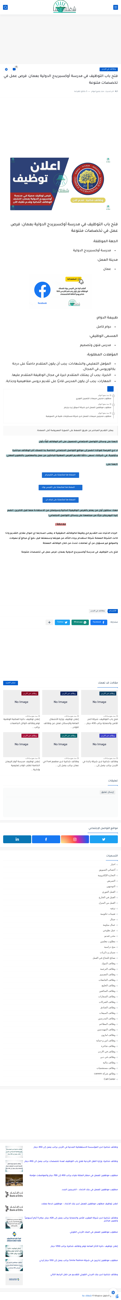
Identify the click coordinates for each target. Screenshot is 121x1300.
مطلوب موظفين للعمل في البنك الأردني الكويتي (94, 1232)
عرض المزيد (11, 683)
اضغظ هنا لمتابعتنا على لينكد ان (60, 500)
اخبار (113, 864)
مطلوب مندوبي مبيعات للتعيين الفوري (93, 399)
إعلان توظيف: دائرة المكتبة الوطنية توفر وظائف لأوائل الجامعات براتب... (21, 723)
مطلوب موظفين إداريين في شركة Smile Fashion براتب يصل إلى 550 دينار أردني (78, 1260)
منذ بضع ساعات (109, 716)
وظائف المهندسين (106, 1029)
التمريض (111, 880)
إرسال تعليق (107, 792)
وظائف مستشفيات (106, 1068)
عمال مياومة (109, 924)
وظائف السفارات (106, 996)
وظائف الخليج (108, 985)
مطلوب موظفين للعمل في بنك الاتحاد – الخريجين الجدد (90, 1190)
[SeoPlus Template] (117, 1296)
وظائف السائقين (107, 991)
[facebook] (46, 839)
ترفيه (112, 908)
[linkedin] (17, 839)
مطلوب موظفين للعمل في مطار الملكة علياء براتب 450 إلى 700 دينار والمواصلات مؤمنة (74, 1175)
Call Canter (109, 1079)
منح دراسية (109, 946)
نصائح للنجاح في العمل (104, 958)
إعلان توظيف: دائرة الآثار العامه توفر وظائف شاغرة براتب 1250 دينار (84, 1246)
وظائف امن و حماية (105, 1040)
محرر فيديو (109, 935)
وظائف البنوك (108, 963)
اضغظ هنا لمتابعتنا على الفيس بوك (58, 487)
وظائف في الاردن (109, 69)
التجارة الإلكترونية (106, 875)
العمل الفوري (108, 891)
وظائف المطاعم (107, 1024)
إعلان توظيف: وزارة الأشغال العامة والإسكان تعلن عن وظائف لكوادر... (61, 723)
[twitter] (104, 839)
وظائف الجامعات (107, 980)
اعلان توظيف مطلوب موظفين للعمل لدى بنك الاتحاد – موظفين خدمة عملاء (80, 1204)
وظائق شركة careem (104, 1073)
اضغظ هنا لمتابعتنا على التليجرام (60, 475)
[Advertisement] (60, 40)
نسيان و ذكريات (107, 952)
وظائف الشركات (107, 1002)
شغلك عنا (87, 1296)
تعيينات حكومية (107, 913)
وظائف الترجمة (107, 969)
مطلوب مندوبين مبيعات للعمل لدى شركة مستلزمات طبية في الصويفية (78, 416)
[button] (98, 622)
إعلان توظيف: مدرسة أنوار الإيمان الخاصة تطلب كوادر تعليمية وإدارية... (22, 766)
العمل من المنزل (107, 902)
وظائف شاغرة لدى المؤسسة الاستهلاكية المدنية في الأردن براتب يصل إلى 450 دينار (76, 1147)
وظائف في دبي (107, 1057)
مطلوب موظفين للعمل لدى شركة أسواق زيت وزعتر (87, 408)
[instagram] (75, 839)
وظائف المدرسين (106, 1018)
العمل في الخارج (107, 897)
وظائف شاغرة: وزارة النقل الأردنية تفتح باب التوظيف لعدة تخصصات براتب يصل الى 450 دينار (71, 1161)
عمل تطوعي (109, 930)
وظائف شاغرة (108, 1046)
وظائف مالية (109, 1062)
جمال (112, 919)
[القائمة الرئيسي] (115, 7)
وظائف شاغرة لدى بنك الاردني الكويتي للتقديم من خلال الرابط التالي (84, 1275)
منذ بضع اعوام (103, 395)
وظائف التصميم (107, 974)
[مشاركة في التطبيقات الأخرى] (49, 622)
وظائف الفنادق (108, 1007)
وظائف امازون (108, 1035)
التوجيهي (111, 886)
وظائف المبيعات (107, 1013)
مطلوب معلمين (107, 941)
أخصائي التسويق (107, 869)
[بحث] (5, 7)
